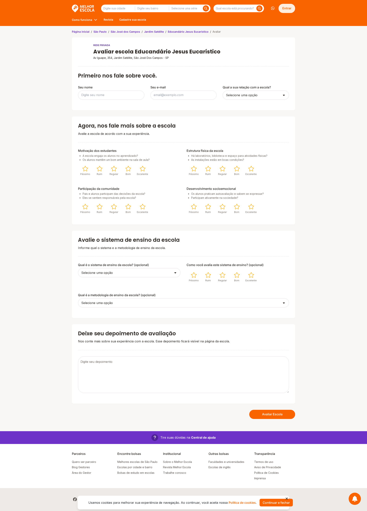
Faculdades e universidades (226, 461)
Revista (108, 19)
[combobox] (118, 8)
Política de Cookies (266, 472)
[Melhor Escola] (83, 8)
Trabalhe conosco (174, 472)
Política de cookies (242, 503)
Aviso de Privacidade (267, 467)
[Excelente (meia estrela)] (141, 168)
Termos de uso (263, 461)
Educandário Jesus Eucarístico (188, 31)
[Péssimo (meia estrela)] (83, 168)
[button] (183, 437)
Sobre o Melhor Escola (177, 461)
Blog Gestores (81, 467)
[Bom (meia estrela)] (126, 168)
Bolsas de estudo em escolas (135, 472)
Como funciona (82, 19)
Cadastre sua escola (132, 19)
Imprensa (260, 478)
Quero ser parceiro (84, 461)
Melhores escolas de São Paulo (137, 461)
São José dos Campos (125, 31)
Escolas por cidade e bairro (134, 467)
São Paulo (100, 31)
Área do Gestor (81, 472)
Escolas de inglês (220, 467)
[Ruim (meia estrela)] (98, 168)
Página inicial (80, 31)
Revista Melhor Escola (177, 467)
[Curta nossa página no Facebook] (75, 499)
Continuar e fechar (276, 503)
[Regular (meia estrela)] (112, 168)
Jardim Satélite (154, 31)
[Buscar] (206, 8)
